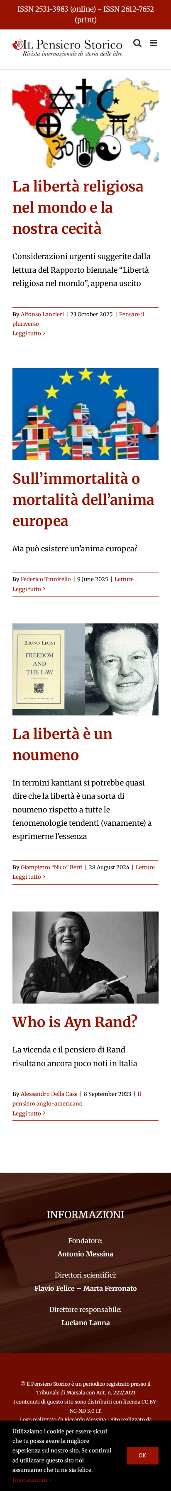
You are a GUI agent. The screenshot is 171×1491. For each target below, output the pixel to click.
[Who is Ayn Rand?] (85, 958)
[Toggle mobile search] (137, 43)
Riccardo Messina (85, 1419)
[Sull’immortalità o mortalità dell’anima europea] (85, 414)
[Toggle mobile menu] (154, 43)
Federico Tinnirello (46, 579)
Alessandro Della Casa (49, 1094)
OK (143, 1455)
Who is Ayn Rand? (75, 1022)
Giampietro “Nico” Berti (52, 867)
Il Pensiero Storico (49, 1384)
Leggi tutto (26, 333)
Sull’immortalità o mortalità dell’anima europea (83, 500)
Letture (124, 579)
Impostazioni (30, 1480)
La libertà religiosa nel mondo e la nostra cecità (78, 208)
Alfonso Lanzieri (42, 314)
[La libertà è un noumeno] (85, 669)
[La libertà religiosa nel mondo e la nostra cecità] (85, 122)
